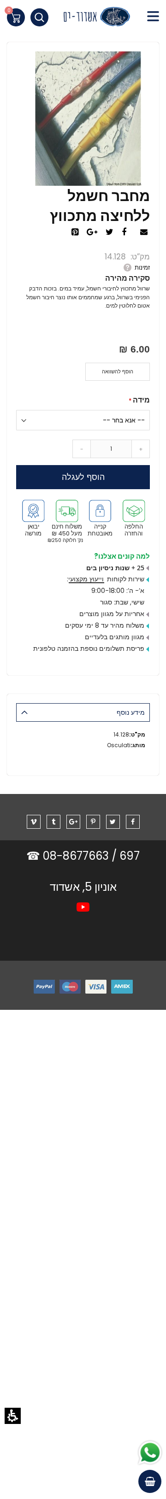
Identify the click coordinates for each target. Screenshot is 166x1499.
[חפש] (39, 17)
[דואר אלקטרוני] (145, 232)
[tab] (83, 712)
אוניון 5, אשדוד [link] (83, 886)
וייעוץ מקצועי (86, 579)
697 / (126, 855)
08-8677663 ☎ (69, 855)
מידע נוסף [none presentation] (131, 712)
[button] (13, 1416)
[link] (83, 19)
